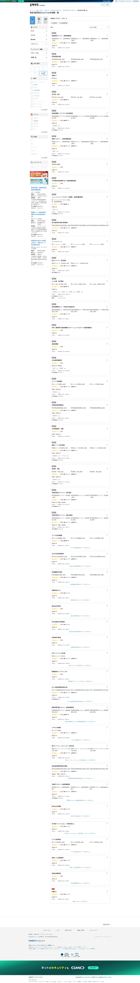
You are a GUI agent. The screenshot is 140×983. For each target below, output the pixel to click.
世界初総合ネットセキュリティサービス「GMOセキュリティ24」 (41, 947)
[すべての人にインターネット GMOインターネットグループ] (128, 1)
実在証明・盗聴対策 (32, 948)
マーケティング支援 (67, 981)
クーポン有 (63, 455)
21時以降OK (54, 125)
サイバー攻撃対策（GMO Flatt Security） (69, 948)
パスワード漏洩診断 (58, 947)
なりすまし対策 (81, 948)
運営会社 (36, 934)
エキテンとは (46, 930)
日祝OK (53, 151)
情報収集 (79, 981)
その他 (102, 981)
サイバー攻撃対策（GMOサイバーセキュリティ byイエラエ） (49, 948)
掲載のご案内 (80, 930)
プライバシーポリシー (45, 934)
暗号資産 (89, 981)
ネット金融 (84, 981)
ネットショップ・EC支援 (43, 981)
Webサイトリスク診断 (67, 947)
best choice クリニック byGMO (35, 936)
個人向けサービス (96, 981)
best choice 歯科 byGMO (50, 936)
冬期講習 (35, 121)
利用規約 (31, 934)
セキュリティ (59, 981)
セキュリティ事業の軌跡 (90, 948)
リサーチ (74, 981)
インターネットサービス (33, 981)
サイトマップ (93, 930)
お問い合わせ (68, 930)
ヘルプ (57, 930)
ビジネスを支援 (53, 981)
